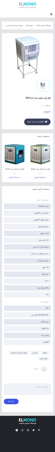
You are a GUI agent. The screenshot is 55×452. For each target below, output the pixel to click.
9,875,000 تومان (40, 177)
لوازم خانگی (43, 358)
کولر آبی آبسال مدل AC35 (14, 169)
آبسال (40, 173)
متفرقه (45, 353)
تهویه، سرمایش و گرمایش (19, 353)
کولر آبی (34, 353)
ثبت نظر (11, 401)
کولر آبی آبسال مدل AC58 (40, 169)
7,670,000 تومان (14, 177)
